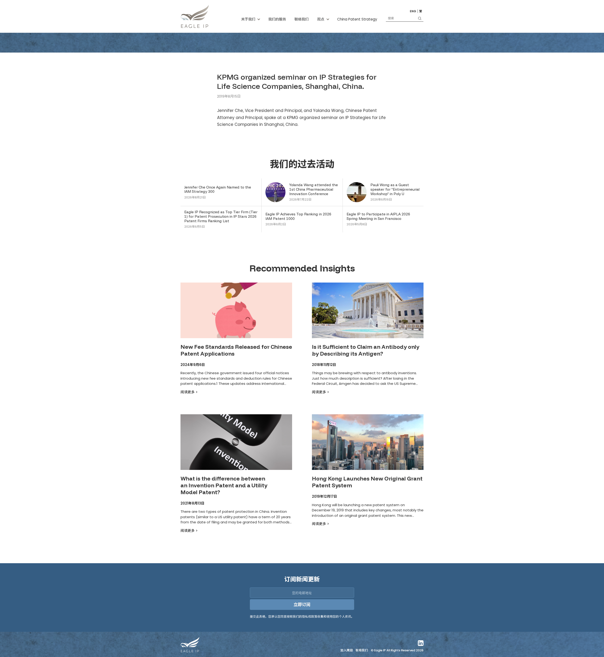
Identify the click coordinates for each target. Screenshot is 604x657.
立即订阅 (302, 605)
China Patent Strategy (357, 19)
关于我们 (248, 19)
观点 (320, 19)
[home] (194, 16)
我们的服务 (277, 19)
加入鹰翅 (346, 650)
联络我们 (301, 19)
